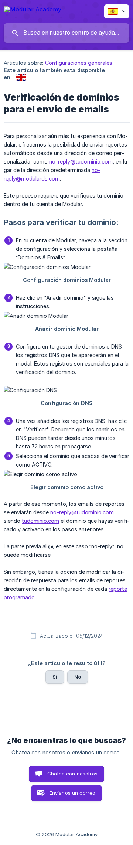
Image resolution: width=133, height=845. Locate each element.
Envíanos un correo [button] (73, 793)
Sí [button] (54, 677)
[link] (21, 77)
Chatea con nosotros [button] (72, 774)
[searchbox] (66, 33)
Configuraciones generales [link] (79, 63)
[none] (32, 10)
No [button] (77, 677)
